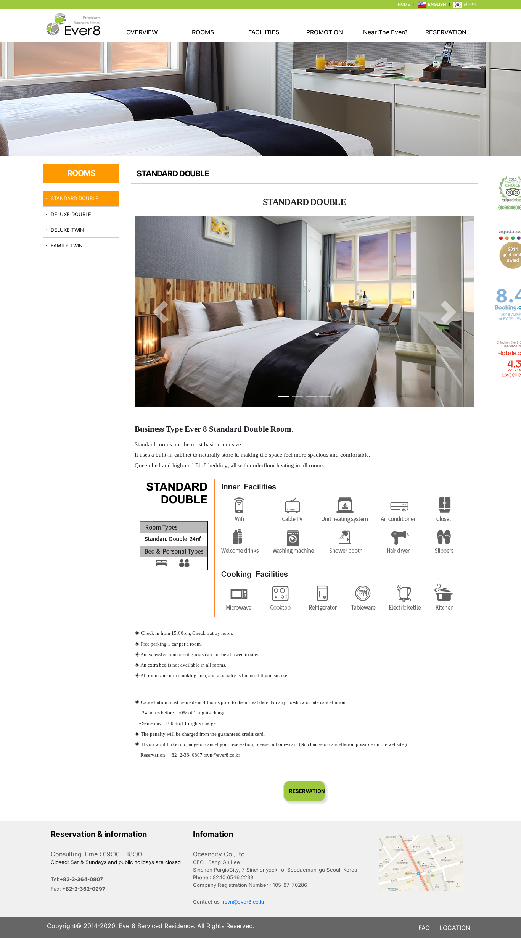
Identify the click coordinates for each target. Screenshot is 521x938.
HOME (404, 4)
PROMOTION (324, 32)
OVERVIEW (142, 32)
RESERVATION (445, 32)
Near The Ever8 (385, 32)
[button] (160, 311)
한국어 (469, 4)
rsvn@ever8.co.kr (244, 902)
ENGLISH (436, 4)
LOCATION (454, 928)
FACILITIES (263, 32)
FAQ (424, 928)
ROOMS (203, 32)
